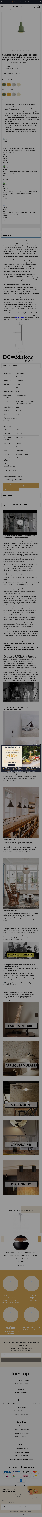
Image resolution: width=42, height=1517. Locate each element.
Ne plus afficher (36, 744)
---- (3, 764)
